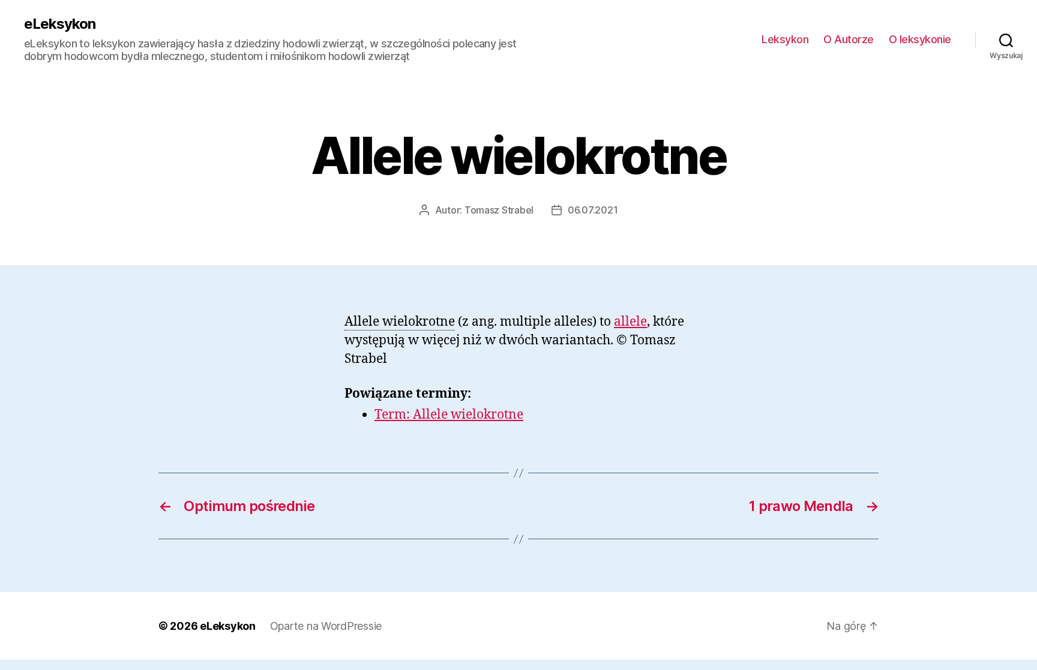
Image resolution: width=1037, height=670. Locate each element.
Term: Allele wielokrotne (448, 415)
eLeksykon (59, 24)
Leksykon (785, 39)
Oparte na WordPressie (326, 626)
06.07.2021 (593, 210)
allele (630, 322)
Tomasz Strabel (499, 210)
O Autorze (848, 39)
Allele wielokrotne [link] (399, 322)
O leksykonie (920, 39)
